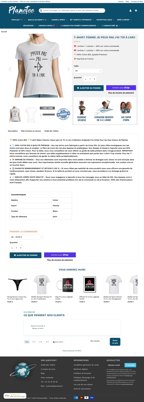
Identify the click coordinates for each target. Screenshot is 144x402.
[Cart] (135, 10)
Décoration (28, 25)
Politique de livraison (82, 373)
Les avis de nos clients (83, 384)
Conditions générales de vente (86, 365)
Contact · (121, 1)
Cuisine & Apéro (58, 20)
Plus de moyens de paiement (121, 93)
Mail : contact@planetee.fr (52, 386)
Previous (9, 69)
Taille (76, 66)
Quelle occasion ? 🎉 (37, 20)
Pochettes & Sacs (104, 20)
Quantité (78, 77)
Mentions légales (81, 369)
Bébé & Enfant (123, 20)
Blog (42, 373)
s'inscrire (130, 365)
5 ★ (34, 342)
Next (68, 69)
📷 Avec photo (58, 342)
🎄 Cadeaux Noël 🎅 (109, 25)
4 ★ (40, 342)
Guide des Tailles (48, 365)
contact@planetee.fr (127, 384)
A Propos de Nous (137, 1)
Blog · (127, 1)
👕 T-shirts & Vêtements (80, 20)
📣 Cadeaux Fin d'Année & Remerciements (78, 25)
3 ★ (47, 342)
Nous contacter (47, 378)
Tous (27, 342)
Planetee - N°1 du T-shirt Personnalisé (31, 398)
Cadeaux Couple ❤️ (46, 25)
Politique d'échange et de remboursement (84, 379)
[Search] (41, 10)
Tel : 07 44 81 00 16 (49, 382)
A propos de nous (48, 369)
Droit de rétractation (82, 389)
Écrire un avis (115, 342)
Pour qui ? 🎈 (17, 20)
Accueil (4, 32)
